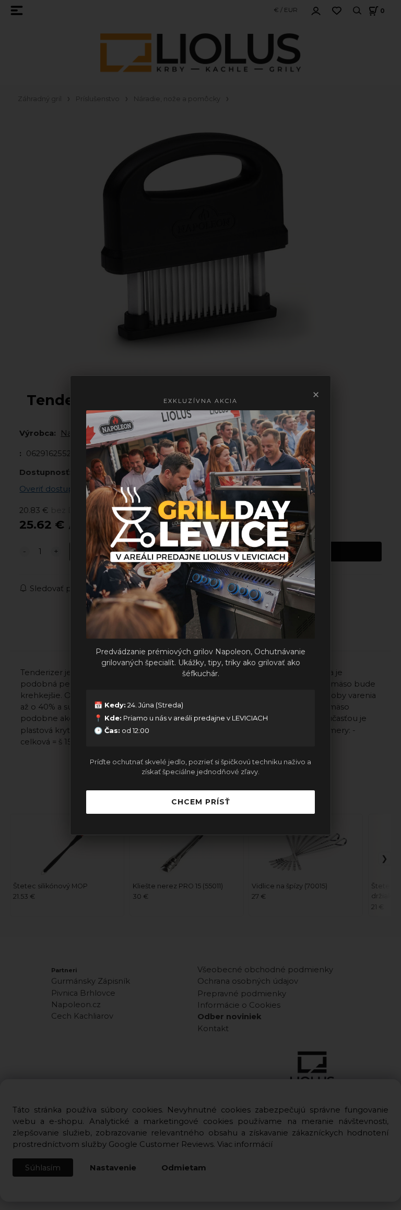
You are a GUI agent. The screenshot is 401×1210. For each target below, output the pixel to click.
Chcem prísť (200, 801)
